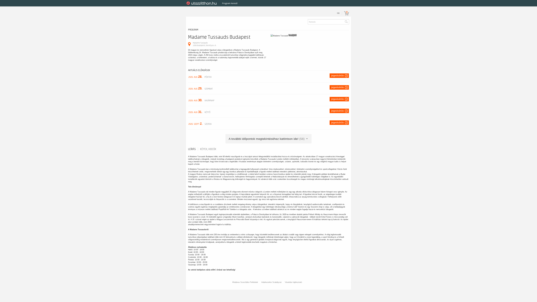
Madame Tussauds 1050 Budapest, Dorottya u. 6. (204, 44)
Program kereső (229, 3)
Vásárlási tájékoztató (293, 282)
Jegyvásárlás (337, 75)
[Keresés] (346, 21)
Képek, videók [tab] (208, 149)
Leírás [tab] (192, 149)
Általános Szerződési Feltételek (245, 282)
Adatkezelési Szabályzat (271, 282)
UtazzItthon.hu (202, 3)
